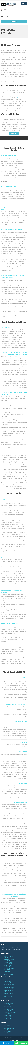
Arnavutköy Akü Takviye (9, 979)
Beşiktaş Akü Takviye (8, 990)
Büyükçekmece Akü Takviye (10, 994)
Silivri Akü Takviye (7, 1015)
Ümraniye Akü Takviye (8, 972)
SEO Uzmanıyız (15, 1040)
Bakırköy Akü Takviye (8, 985)
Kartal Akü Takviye (8, 962)
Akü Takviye (20, 97)
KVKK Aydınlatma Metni (9, 1028)
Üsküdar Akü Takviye (8, 974)
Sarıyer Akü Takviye (8, 1013)
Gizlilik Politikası (7, 1025)
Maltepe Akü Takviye (8, 963)
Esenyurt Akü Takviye (8, 1003)
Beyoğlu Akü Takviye (8, 993)
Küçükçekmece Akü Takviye (10, 1012)
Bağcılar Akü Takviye (8, 982)
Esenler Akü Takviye (8, 997)
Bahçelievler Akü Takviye (9, 984)
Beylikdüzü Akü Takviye (9, 991)
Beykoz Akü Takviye (8, 957)
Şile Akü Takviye (7, 969)
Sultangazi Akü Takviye (9, 1016)
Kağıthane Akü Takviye (8, 1010)
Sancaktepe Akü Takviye (9, 966)
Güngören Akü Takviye (8, 1009)
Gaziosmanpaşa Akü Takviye (10, 1007)
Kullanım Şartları (7, 1031)
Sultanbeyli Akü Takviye (9, 968)
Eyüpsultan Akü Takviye (9, 1004)
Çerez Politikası (7, 1026)
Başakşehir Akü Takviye (9, 987)
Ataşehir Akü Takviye (8, 956)
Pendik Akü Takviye (8, 965)
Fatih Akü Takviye (7, 1006)
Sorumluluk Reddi (7, 1029)
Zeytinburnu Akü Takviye (9, 1019)
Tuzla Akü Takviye (7, 971)
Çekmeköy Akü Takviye (9, 959)
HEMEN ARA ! (14, 133)
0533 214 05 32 (14, 21)
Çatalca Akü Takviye (8, 996)
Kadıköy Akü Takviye (8, 960)
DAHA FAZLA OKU (4, 181)
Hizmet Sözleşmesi (8, 1032)
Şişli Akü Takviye (7, 1018)
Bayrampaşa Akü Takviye (9, 988)
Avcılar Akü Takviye (8, 981)
